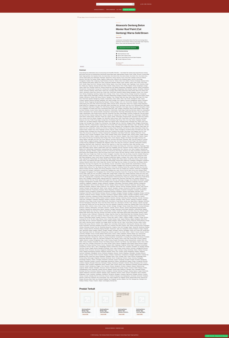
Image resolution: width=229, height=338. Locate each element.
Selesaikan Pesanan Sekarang (128, 47)
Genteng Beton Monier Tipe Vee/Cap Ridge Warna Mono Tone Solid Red (87, 312)
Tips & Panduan (110, 9)
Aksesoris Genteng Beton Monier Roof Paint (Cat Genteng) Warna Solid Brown (131, 65)
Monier (118, 22)
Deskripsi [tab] (82, 66)
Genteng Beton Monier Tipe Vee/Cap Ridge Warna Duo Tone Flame (140, 312)
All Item (119, 9)
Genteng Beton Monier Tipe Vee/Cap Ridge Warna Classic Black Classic (104, 312)
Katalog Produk (110, 328)
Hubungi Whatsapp (129, 9)
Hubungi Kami (120, 328)
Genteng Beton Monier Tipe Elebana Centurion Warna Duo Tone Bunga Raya (123, 312)
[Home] (78, 17)
